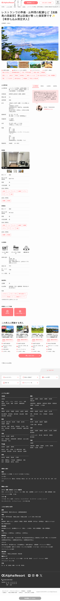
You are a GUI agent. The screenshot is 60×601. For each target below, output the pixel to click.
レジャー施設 (19, 558)
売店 (27, 492)
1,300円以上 (11, 533)
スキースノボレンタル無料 (46, 546)
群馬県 (7, 423)
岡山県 (41, 411)
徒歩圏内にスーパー (16, 528)
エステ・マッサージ (39, 492)
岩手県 (7, 411)
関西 (15, 6)
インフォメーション (16, 501)
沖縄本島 (32, 445)
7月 (43, 478)
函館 (12, 403)
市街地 (22, 565)
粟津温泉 (20, 438)
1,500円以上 (25, 533)
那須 (3, 428)
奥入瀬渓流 (4, 414)
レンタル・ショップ (42, 498)
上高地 (11, 449)
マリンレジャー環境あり (45, 544)
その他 (14, 494)
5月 (38, 478)
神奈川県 (8, 422)
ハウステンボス (34, 435)
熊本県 (45, 430)
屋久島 (40, 435)
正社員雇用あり (21, 544)
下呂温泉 (13, 460)
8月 (46, 478)
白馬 (7, 449)
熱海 (3, 460)
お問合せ (21, 592)
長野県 (12, 446)
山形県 (21, 411)
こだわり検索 (9, 6)
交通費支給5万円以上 (29, 540)
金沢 (3, 438)
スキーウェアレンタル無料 (8, 549)
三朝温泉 (45, 414)
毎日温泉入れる (12, 544)
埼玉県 (13, 422)
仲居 (3, 492)
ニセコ (6, 401)
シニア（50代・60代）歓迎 (34, 516)
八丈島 (3, 430)
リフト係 (4, 498)
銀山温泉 (22, 414)
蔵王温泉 (16, 414)
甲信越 (3, 444)
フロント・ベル (18, 492)
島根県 (36, 411)
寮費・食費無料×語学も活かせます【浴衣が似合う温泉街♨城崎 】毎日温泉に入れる (8, 336)
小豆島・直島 (33, 424)
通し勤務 (4, 537)
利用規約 (23, 591)
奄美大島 (46, 435)
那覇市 (37, 445)
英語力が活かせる (13, 512)
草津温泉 (18, 426)
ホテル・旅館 (5, 558)
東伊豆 (12, 461)
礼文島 (7, 403)
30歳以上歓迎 (16, 516)
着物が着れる (5, 544)
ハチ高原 (43, 405)
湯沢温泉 (20, 451)
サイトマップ (5, 591)
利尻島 (3, 403)
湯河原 (12, 426)
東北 (3, 408)
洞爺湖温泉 (21, 403)
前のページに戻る (7, 363)
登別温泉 (4, 405)
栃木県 (22, 422)
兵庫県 (19, 6)
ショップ (35, 558)
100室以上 (4, 553)
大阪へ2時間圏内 (46, 528)
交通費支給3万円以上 (6, 540)
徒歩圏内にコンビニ (6, 528)
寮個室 (21, 521)
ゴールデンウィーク (6, 478)
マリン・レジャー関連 (7, 494)
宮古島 (41, 447)
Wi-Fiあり (35, 521)
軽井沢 (3, 449)
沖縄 (31, 440)
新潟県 (3, 446)
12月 (3, 481)
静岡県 (7, 457)
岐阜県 (3, 457)
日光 (27, 426)
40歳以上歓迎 (24, 516)
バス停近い (29, 528)
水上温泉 (13, 428)
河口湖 (14, 451)
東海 (3, 454)
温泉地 (9, 565)
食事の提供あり (29, 544)
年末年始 (18, 478)
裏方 (54, 492)
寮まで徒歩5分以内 (6, 523)
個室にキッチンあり (50, 521)
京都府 (36, 398)
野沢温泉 (9, 451)
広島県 (45, 411)
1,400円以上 (18, 533)
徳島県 (41, 422)
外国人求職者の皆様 (12, 592)
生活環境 (49, 86)
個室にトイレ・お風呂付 (12, 521)
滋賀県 (31, 398)
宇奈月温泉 (4, 440)
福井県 (12, 436)
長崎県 (41, 430)
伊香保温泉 (19, 428)
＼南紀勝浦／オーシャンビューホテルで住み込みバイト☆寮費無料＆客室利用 (52, 336)
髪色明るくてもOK (39, 537)
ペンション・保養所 (43, 558)
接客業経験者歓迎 (22, 512)
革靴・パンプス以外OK (50, 537)
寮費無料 (4, 521)
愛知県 (12, 457)
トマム (11, 401)
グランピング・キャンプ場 (8, 560)
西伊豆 (17, 461)
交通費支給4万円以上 (18, 540)
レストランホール (9, 492)
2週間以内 (4, 474)
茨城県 (3, 423)
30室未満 (20, 553)
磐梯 (26, 414)
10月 (52, 478)
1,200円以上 (4, 533)
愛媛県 (45, 422)
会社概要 (29, 591)
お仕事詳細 (35, 86)
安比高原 (4, 415)
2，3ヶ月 (15, 474)
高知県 (36, 422)
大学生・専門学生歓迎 (7, 516)
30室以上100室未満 (12, 553)
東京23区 (4, 426)
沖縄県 (31, 443)
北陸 (3, 433)
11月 (55, 478)
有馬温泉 (54, 403)
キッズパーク (33, 498)
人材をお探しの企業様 (29, 592)
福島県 (26, 411)
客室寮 (25, 521)
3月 (32, 478)
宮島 (31, 414)
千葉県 (18, 422)
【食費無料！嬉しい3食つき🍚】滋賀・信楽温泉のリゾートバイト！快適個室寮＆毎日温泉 (37, 336)
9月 (49, 478)
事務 (24, 492)
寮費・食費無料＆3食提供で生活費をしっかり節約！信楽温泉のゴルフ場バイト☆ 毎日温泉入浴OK (22, 336)
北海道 (3, 396)
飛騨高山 (7, 460)
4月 (35, 478)
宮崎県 (55, 430)
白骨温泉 (4, 451)
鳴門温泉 (40, 424)
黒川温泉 (32, 437)
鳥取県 (31, 411)
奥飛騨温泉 (19, 460)
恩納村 (42, 445)
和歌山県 (32, 400)
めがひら (32, 415)
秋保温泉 (10, 414)
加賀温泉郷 (13, 438)
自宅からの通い (10, 537)
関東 (3, 419)
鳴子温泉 (9, 415)
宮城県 (12, 411)
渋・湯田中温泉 (18, 449)
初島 (24, 460)
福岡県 (31, 430)
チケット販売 (10, 498)
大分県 (50, 430)
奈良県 (50, 398)
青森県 (3, 411)
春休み (23, 478)
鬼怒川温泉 (26, 428)
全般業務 (31, 492)
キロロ (16, 401)
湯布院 (50, 435)
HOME (3, 6)
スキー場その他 (26, 501)
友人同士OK (18, 537)
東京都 (3, 422)
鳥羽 (3, 461)
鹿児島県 (32, 432)
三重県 (17, 457)
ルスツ (20, 401)
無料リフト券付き (16, 546)
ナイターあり (36, 546)
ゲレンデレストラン (6, 501)
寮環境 (42, 86)
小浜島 (36, 447)
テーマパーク (12, 558)
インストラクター (25, 498)
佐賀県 (36, 430)
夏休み (13, 478)
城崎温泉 (39, 403)
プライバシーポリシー (14, 591)
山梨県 (7, 446)
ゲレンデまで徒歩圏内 (26, 546)
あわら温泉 (26, 438)
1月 (27, 478)
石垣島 (51, 445)
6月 (40, 478)
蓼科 (24, 449)
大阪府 (41, 398)
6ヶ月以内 (21, 474)
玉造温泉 (51, 414)
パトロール (16, 498)
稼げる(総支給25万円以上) (28, 537)
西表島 (31, 447)
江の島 (23, 426)
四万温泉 (7, 428)
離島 (13, 565)
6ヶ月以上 (27, 474)
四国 (31, 419)
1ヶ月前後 (9, 474)
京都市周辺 (32, 403)
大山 (41, 414)
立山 (9, 440)
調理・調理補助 (48, 492)
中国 (31, 408)
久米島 (46, 445)
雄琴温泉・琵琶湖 (47, 403)
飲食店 (30, 558)
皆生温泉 (36, 414)
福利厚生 (55, 86)
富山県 (3, 436)
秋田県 (17, 411)
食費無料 (36, 544)
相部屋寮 (30, 521)
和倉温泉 (7, 438)
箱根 (8, 426)
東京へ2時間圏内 (37, 528)
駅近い (24, 528)
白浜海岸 (37, 405)
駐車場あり (41, 521)
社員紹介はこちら (48, 109)
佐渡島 (24, 451)
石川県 (7, 436)
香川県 (31, 422)
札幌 (3, 401)
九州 (31, 427)
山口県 (50, 411)
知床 (25, 401)
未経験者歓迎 (5, 512)
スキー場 (26, 558)
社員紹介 (4, 592)
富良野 (16, 403)
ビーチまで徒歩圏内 (6, 546)
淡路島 (23, 6)
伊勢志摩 (7, 461)
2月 (29, 478)
